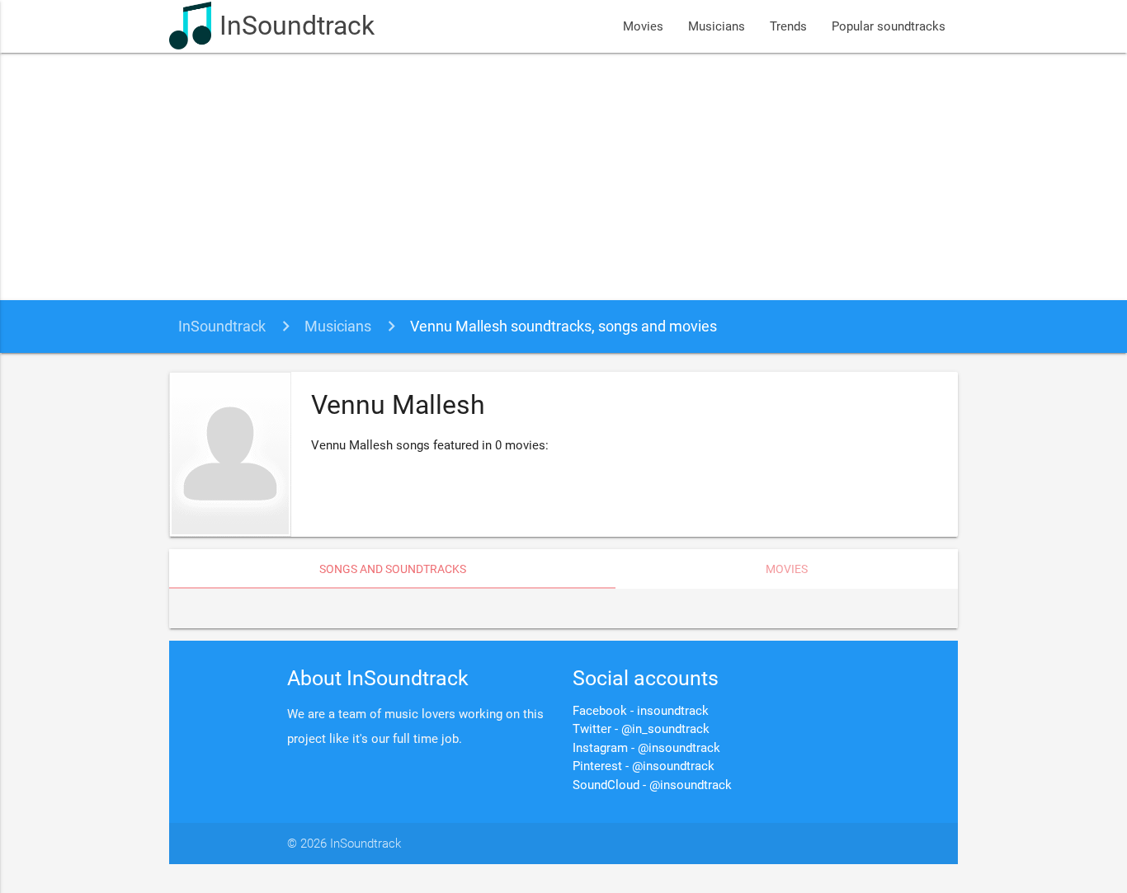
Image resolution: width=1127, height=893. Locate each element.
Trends (788, 26)
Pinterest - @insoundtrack (643, 766)
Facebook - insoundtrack (641, 710)
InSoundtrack (297, 26)
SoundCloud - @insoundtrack (652, 785)
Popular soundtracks (888, 26)
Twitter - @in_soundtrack (641, 728)
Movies (643, 26)
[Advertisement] (563, 176)
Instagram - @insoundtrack (646, 747)
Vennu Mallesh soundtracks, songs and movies (563, 326)
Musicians (716, 26)
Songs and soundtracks (392, 569)
